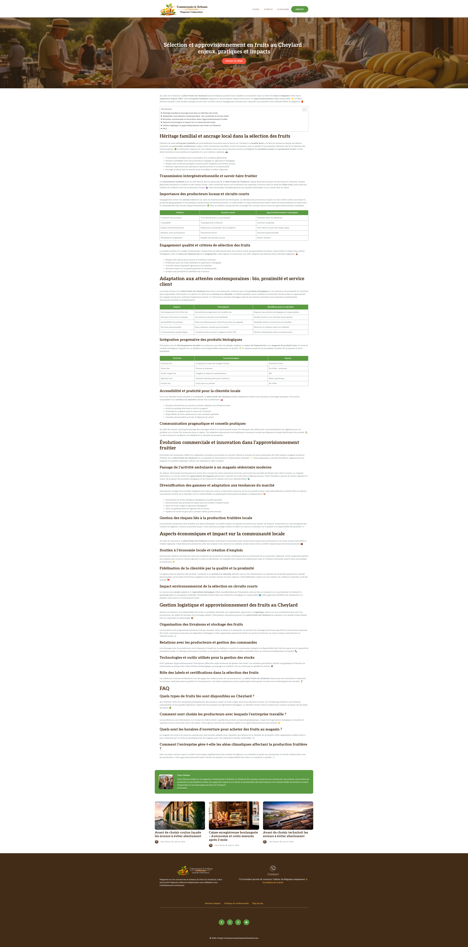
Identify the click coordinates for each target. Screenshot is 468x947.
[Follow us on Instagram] (238, 922)
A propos (268, 9)
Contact (300, 9)
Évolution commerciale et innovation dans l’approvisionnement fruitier (195, 119)
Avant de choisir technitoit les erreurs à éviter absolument (285, 834)
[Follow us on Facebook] (221, 922)
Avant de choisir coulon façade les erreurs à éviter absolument (178, 834)
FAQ (165, 129)
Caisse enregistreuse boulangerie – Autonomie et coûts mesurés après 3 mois (233, 836)
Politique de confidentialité (236, 903)
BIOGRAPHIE (182, 788)
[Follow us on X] (230, 922)
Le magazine (283, 9)
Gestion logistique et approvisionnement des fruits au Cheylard (192, 125)
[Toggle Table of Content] (303, 109)
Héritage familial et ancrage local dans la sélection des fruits (190, 113)
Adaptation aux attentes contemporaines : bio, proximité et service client (196, 116)
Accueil (255, 9)
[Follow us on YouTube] (246, 922)
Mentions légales (212, 903)
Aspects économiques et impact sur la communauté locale (189, 122)
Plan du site (257, 903)
